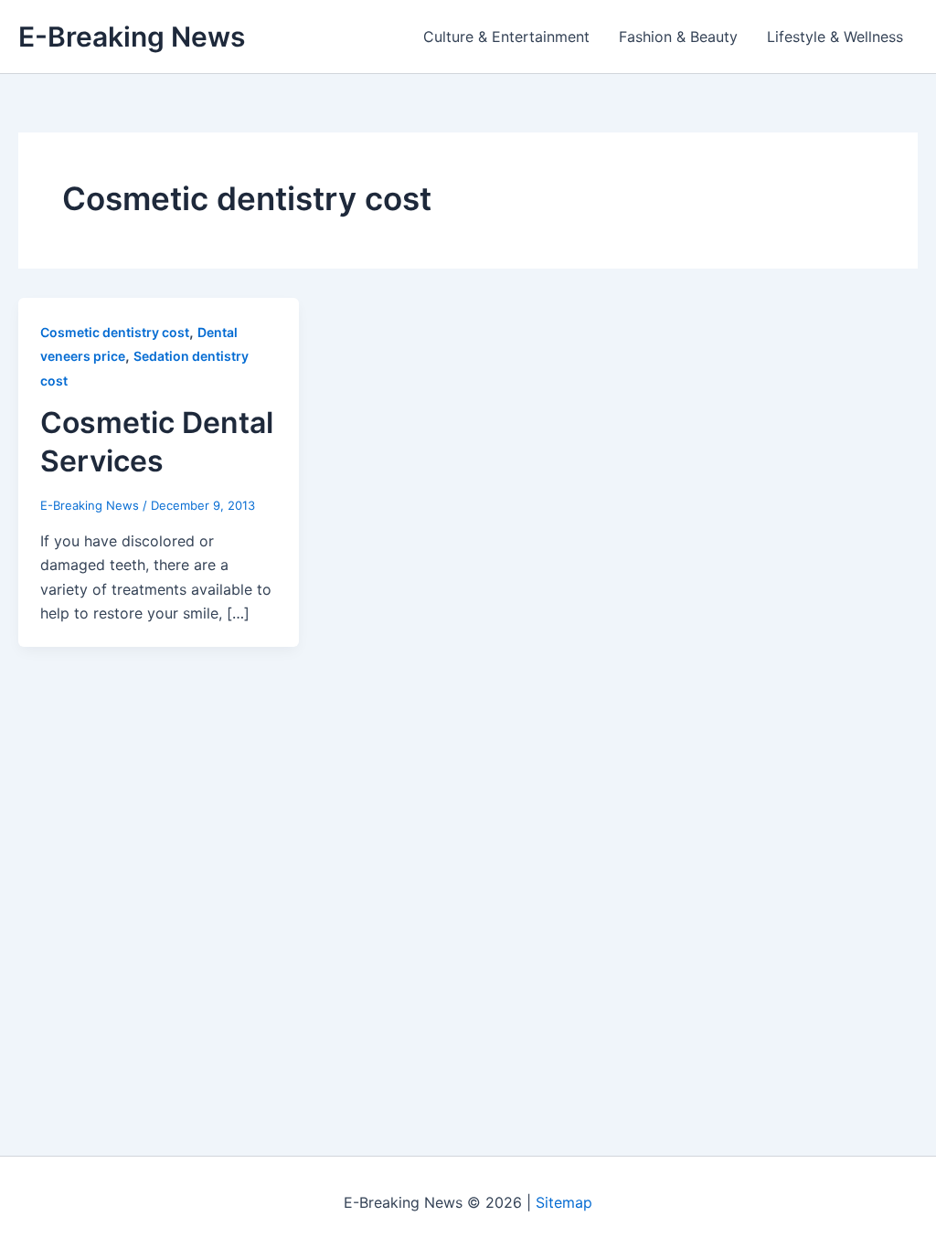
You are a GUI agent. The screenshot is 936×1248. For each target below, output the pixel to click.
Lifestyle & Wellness (835, 36)
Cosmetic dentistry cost (114, 332)
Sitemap (564, 1202)
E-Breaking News (131, 36)
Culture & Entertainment (506, 36)
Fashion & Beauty (678, 36)
